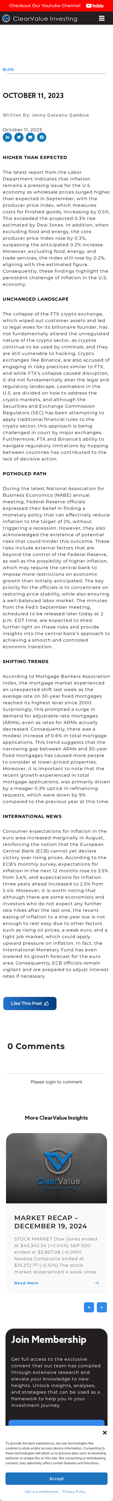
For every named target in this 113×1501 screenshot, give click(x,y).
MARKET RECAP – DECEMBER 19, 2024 (50, 1222)
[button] (7, 137)
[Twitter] (51, 1489)
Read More (26, 1283)
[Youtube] (62, 1489)
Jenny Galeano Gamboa (60, 115)
